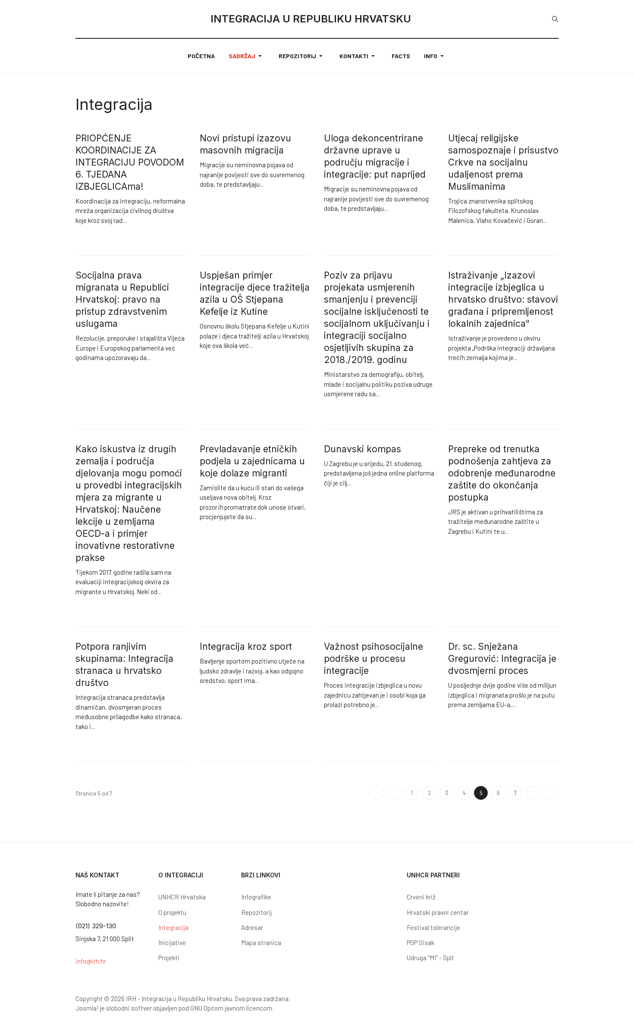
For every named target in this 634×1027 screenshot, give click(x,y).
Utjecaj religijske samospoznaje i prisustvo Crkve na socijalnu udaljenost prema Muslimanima (503, 162)
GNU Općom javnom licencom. (231, 1008)
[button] (247, 56)
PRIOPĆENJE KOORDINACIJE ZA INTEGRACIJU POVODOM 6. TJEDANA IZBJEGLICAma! (129, 162)
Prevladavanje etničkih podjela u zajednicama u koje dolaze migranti (252, 461)
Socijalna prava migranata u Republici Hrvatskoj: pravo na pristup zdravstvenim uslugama (122, 299)
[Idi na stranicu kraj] (550, 793)
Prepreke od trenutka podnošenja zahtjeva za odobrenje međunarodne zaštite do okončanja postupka (502, 473)
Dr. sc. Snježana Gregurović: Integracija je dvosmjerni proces (502, 658)
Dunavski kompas (362, 449)
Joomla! (87, 1008)
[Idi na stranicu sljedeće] (533, 793)
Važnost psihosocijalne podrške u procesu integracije (373, 658)
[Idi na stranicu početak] (377, 793)
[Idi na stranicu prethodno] (395, 793)
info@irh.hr (90, 961)
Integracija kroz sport (246, 646)
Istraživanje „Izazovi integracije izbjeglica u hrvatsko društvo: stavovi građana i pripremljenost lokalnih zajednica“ (503, 299)
